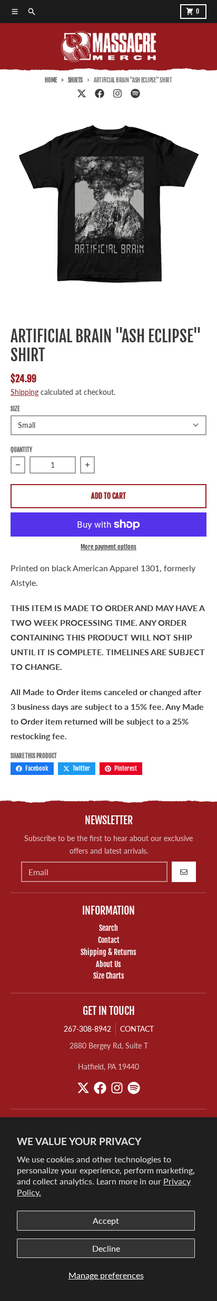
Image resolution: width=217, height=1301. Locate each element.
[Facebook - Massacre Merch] (99, 93)
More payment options (108, 547)
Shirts (75, 80)
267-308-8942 (87, 1028)
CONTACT (137, 1028)
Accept (106, 1220)
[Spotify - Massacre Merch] (135, 93)
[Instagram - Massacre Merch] (117, 93)
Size (15, 409)
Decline (106, 1248)
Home (51, 80)
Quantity (21, 450)
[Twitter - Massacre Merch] (81, 93)
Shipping (24, 391)
